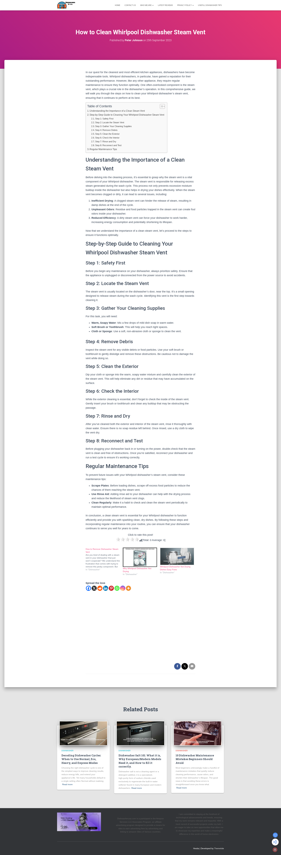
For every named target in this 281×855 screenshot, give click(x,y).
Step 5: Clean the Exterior (107, 134)
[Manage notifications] (275, 849)
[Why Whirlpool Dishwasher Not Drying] (140, 557)
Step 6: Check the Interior (107, 137)
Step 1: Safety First (104, 118)
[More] (128, 588)
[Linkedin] (105, 588)
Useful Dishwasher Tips (210, 5)
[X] (94, 588)
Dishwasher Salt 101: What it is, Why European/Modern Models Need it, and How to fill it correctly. (140, 761)
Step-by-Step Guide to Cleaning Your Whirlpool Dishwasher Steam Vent (127, 114)
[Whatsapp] (117, 588)
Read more (67, 784)
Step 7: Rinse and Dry (105, 141)
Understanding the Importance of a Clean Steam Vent (117, 110)
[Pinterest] (111, 588)
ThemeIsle (219, 848)
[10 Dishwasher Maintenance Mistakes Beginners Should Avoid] (197, 733)
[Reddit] (99, 588)
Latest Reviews (165, 5)
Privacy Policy (184, 5)
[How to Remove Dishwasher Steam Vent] (104, 559)
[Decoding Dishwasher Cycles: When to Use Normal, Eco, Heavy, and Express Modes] (83, 733)
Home (117, 5)
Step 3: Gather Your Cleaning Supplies (113, 126)
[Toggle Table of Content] (161, 106)
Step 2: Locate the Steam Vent (109, 122)
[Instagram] (122, 588)
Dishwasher (67, 751)
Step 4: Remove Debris (106, 130)
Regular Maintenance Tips (103, 149)
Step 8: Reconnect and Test (108, 145)
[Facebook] (88, 588)
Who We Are (146, 5)
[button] (153, 5)
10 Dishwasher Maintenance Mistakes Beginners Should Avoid (195, 759)
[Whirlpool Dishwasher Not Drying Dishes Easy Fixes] (177, 556)
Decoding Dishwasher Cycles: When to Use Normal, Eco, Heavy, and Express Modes (81, 759)
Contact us (130, 5)
